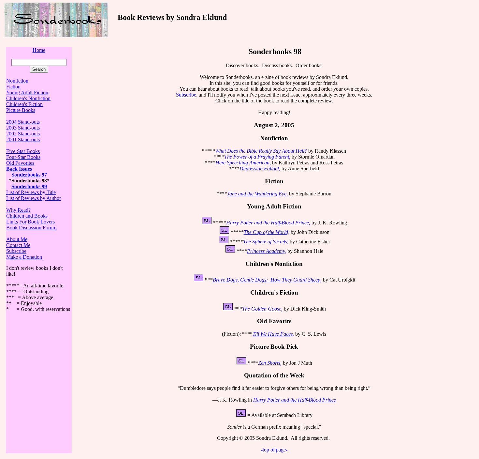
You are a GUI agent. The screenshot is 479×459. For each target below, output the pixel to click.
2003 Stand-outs (23, 127)
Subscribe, (186, 95)
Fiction (13, 86)
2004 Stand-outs (23, 122)
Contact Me (18, 245)
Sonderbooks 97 (29, 174)
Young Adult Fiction (27, 92)
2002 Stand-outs (23, 133)
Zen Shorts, (270, 363)
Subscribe (16, 251)
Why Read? (18, 210)
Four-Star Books (23, 157)
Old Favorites (20, 163)
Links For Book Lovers (30, 221)
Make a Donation (24, 257)
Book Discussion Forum (31, 227)
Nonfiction (17, 81)
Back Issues (19, 169)
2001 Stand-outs (23, 139)
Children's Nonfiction (28, 98)
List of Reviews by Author (33, 198)
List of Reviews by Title (31, 192)
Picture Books (20, 110)
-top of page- (274, 449)
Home (39, 50)
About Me (16, 239)
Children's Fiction (24, 104)
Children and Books (27, 216)
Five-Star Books (23, 151)
